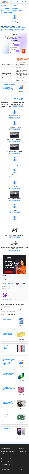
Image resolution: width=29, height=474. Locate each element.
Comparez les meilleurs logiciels (8, 453)
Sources (4, 279)
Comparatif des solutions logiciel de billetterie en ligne (8, 333)
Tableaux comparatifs (6, 455)
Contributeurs (6, 291)
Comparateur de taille (6, 458)
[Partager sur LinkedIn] (22, 99)
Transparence (22, 451)
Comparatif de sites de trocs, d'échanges (8, 374)
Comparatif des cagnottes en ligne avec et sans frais (9, 388)
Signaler (10, 99)
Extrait (4, 275)
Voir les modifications (7, 299)
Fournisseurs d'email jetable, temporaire (8, 318)
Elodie (21, 286)
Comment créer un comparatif (8, 451)
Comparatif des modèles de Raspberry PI (9, 415)
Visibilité (4, 286)
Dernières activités (5, 464)
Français (26, 1)
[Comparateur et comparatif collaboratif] (5, 2)
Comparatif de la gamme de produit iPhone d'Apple (9, 347)
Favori (12, 22)
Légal (20, 453)
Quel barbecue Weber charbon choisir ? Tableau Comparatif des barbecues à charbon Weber (9, 362)
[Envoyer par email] (15, 99)
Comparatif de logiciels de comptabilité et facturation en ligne (8, 402)
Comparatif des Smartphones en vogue (9, 429)
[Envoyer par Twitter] (19, 99)
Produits (7, 5)
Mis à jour (4, 288)
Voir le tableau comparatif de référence (12, 26)
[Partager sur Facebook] (17, 99)
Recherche (11, 1)
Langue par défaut (20, 283)
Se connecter (20, 1)
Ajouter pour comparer (18, 106)
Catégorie (4, 283)
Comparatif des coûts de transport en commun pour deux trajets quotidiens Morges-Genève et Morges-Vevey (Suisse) (13, 29)
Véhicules (13, 5)
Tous (2, 5)
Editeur (17, 286)
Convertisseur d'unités (6, 457)
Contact (21, 455)
